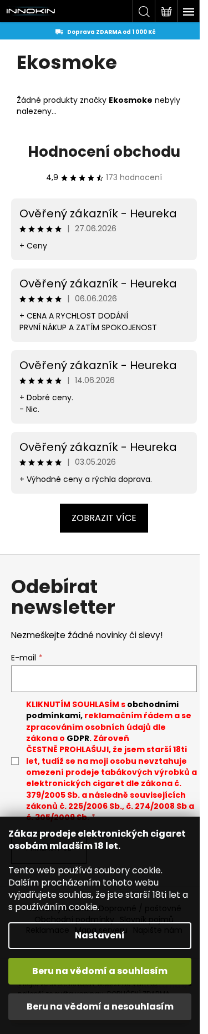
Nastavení (100, 935)
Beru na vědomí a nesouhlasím (100, 1006)
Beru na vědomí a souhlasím (100, 971)
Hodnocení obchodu (104, 152)
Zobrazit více (104, 517)
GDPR (78, 738)
